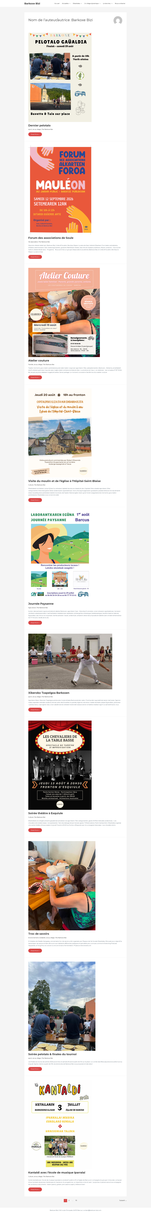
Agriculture (32, 607)
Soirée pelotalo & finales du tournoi (52, 1054)
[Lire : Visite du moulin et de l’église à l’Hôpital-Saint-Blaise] (60, 433)
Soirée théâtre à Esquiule (45, 813)
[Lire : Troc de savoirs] (61, 885)
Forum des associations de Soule (50, 238)
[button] (69, 3)
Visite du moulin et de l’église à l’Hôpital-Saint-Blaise (64, 481)
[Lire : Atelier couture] (64, 312)
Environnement (33, 938)
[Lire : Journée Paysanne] (60, 555)
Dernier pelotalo (39, 125)
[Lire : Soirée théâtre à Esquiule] (60, 765)
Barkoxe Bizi (32, 3)
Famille (30, 364)
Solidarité (42, 938)
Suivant (123, 1200)
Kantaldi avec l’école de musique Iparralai (56, 1172)
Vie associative (33, 242)
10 (76, 1200)
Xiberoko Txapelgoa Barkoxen (48, 692)
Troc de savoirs (38, 933)
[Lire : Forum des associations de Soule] (60, 190)
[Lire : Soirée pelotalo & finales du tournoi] (61, 1006)
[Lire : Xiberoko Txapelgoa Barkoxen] (70, 661)
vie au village (36, 129)
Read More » (35, 133)
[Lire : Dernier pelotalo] (60, 77)
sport (30, 129)
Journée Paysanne (41, 603)
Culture (30, 485)
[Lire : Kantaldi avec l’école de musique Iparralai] (60, 1124)
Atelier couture (38, 360)
